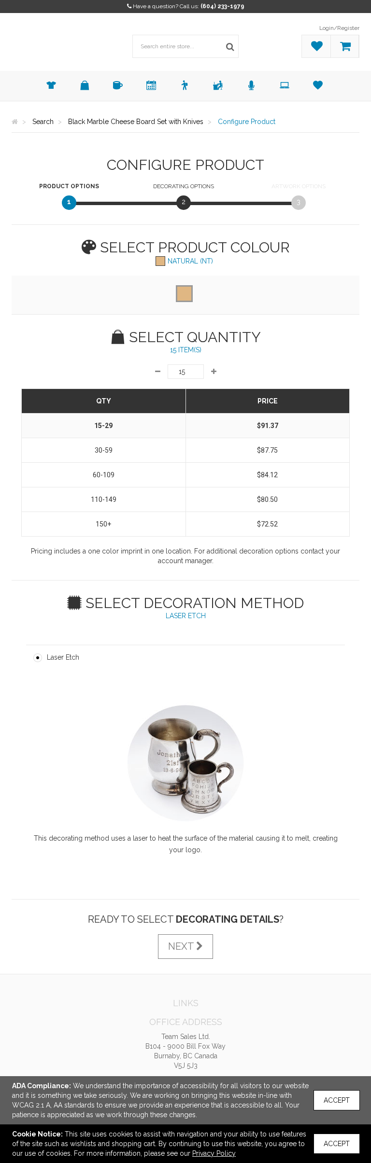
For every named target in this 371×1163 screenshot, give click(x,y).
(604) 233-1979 (222, 6)
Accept (337, 1100)
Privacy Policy (214, 1153)
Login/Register (339, 28)
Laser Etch (63, 657)
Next (182, 946)
